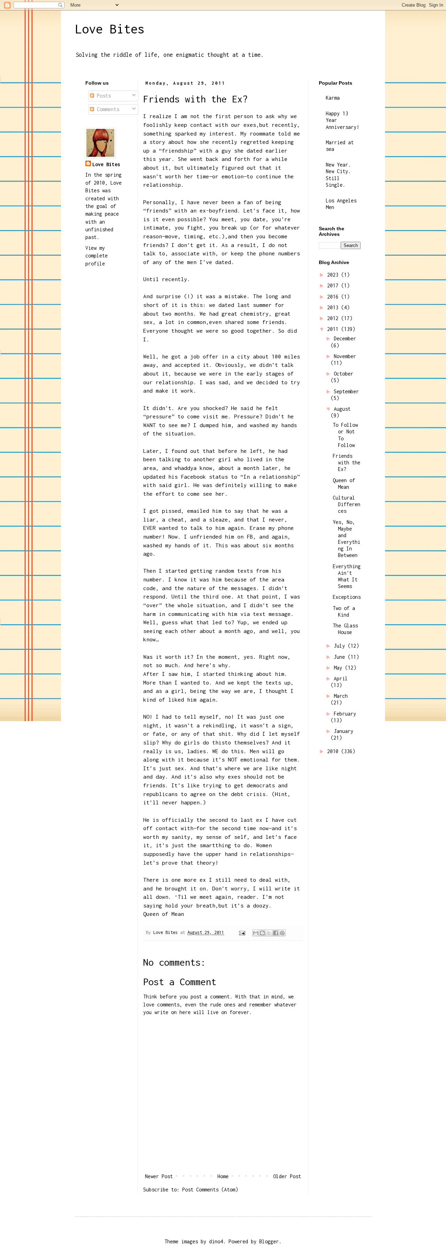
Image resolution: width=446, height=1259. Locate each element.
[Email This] (255, 932)
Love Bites (110, 29)
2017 (334, 285)
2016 (334, 297)
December (345, 338)
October (343, 374)
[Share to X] (269, 932)
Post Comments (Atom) (210, 1189)
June (341, 657)
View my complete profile (96, 256)
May (339, 668)
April (341, 678)
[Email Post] (242, 932)
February (345, 714)
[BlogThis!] (262, 932)
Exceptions (347, 597)
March (341, 696)
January (343, 731)
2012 (334, 318)
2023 (334, 275)
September (346, 391)
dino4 (216, 1241)
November (345, 356)
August (342, 409)
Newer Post (159, 1176)
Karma (333, 98)
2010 (334, 751)
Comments (106, 109)
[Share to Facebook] (275, 932)
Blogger (269, 1241)
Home (223, 1176)
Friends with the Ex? (346, 462)
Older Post (287, 1176)
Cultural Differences (346, 504)
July (341, 646)
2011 (334, 329)
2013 (334, 307)
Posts (102, 96)
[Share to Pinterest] (282, 932)
